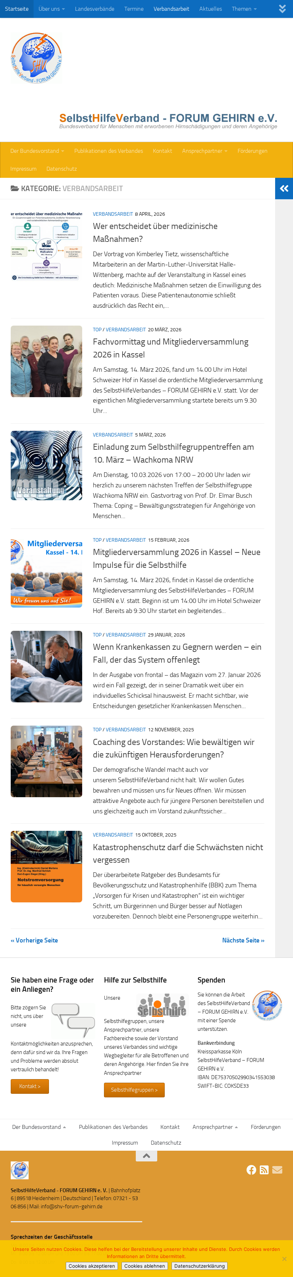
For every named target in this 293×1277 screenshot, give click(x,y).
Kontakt (162, 150)
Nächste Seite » (243, 940)
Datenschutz (61, 168)
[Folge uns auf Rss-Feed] (264, 1170)
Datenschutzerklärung (199, 1266)
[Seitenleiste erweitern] (284, 188)
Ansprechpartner (202, 150)
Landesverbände (94, 8)
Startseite (17, 8)
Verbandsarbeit (171, 8)
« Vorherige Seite (34, 940)
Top (97, 330)
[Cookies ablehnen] (284, 1258)
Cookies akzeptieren (92, 1266)
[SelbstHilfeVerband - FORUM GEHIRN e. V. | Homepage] (36, 58)
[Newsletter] (277, 1170)
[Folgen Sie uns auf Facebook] (252, 1170)
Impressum (23, 168)
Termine (134, 8)
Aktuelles (210, 8)
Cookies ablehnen (144, 1266)
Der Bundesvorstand (34, 150)
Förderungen (253, 150)
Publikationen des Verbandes (108, 150)
